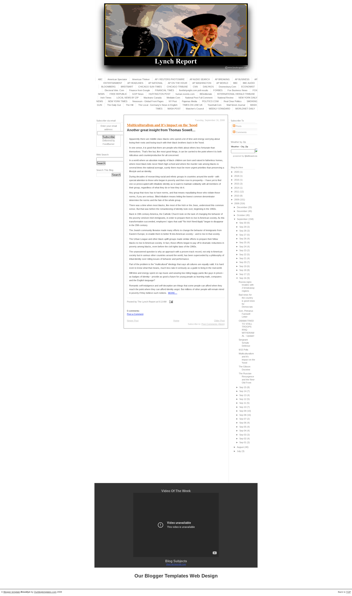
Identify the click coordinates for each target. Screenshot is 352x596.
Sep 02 (243, 438)
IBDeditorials (206, 94)
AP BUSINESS (242, 79)
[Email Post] (170, 301)
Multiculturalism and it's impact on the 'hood (162, 125)
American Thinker (141, 79)
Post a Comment (135, 314)
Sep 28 (243, 230)
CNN (195, 86)
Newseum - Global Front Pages (148, 101)
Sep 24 (243, 246)
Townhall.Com (214, 105)
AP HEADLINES (135, 83)
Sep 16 (243, 278)
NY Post (173, 101)
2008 (237, 203)
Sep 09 (243, 411)
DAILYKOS (208, 86)
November (242, 211)
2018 (237, 176)
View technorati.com (176, 564)
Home (176, 320)
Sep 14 (243, 391)
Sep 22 (243, 254)
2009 (237, 199)
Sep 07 (243, 419)
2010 (237, 195)
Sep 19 (243, 266)
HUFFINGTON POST (159, 94)
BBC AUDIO (249, 83)
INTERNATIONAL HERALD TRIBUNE (236, 94)
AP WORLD (222, 83)
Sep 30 (243, 223)
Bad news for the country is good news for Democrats (247, 301)
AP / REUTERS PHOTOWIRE (170, 79)
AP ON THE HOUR (177, 83)
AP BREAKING (222, 79)
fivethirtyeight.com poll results (193, 90)
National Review (225, 97)
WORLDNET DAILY (245, 108)
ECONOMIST (248, 86)
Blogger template (11, 592)
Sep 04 (243, 430)
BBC (235, 83)
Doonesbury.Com (227, 86)
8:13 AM (162, 301)
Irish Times (105, 97)
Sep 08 (243, 415)
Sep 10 (243, 407)
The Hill (129, 105)
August (240, 447)
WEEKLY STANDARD (219, 108)
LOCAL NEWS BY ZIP (128, 97)
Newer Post (133, 320)
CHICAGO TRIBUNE (177, 86)
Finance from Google (139, 90)
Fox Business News (238, 90)
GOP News (138, 94)
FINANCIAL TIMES (164, 90)
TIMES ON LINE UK (192, 105)
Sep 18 (243, 270)
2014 (237, 188)
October (241, 215)
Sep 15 (243, 387)
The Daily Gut (114, 105)
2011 (237, 191)
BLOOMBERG (108, 86)
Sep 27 (243, 235)
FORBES (217, 90)
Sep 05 (243, 427)
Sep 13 (243, 395)
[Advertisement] (108, 242)
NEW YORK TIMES (117, 101)
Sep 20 (243, 262)
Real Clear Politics (233, 101)
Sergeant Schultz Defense (244, 342)
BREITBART (127, 86)
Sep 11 (243, 403)
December (242, 207)
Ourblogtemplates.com (45, 592)
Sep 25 (243, 242)
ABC (100, 79)
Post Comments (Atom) (213, 324)
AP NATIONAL (155, 83)
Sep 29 (243, 227)
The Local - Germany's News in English (157, 105)
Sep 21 (243, 258)
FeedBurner (108, 144)
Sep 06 (243, 422)
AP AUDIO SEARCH (200, 79)
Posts (238, 126)
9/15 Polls (243, 349)
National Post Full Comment (198, 97)
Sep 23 (243, 250)
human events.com (185, 94)
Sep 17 (243, 274)
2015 (237, 183)
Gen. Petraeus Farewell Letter (246, 314)
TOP (348, 592)
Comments (241, 132)
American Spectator (117, 79)
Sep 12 (243, 399)
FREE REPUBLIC (118, 94)
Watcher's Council (195, 108)
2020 (237, 172)
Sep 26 (243, 238)
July (239, 451)
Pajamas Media (189, 101)
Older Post (219, 320)
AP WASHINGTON (201, 83)
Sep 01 (243, 442)
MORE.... (172, 293)
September (242, 219)
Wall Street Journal (236, 105)
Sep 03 (243, 434)
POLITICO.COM (210, 101)
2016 (237, 180)
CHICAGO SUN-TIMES (150, 86)
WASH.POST (174, 108)
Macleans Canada (153, 97)
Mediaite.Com (173, 97)
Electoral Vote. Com (114, 90)
